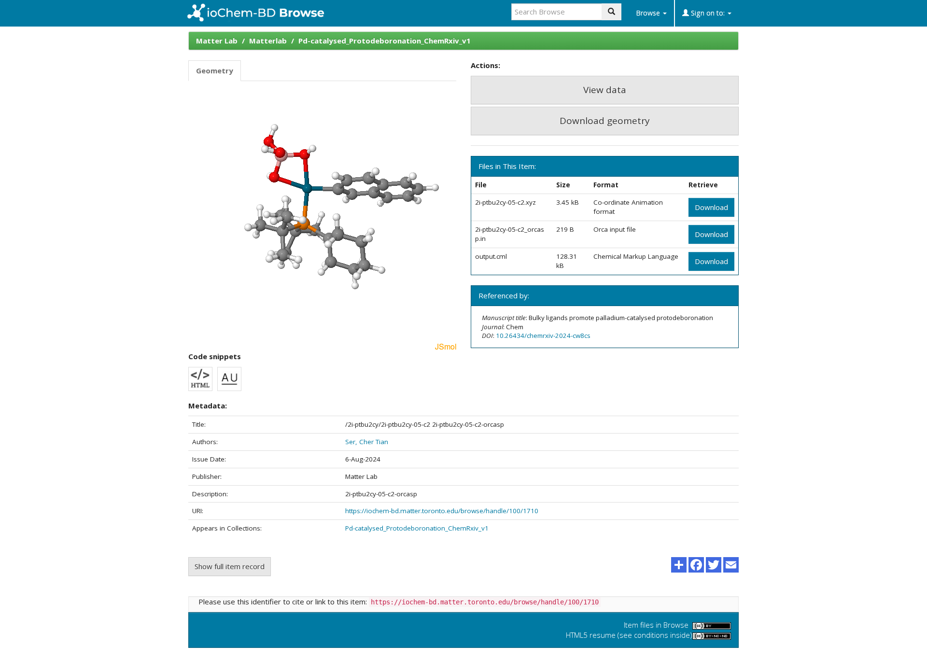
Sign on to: (708, 12)
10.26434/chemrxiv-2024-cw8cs (543, 335)
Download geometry (605, 120)
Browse (649, 12)
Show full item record (230, 566)
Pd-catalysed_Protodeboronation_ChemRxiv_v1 (384, 40)
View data (604, 90)
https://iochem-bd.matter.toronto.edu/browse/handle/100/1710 (441, 510)
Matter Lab (217, 40)
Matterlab (268, 40)
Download (711, 207)
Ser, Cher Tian (366, 441)
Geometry (214, 70)
